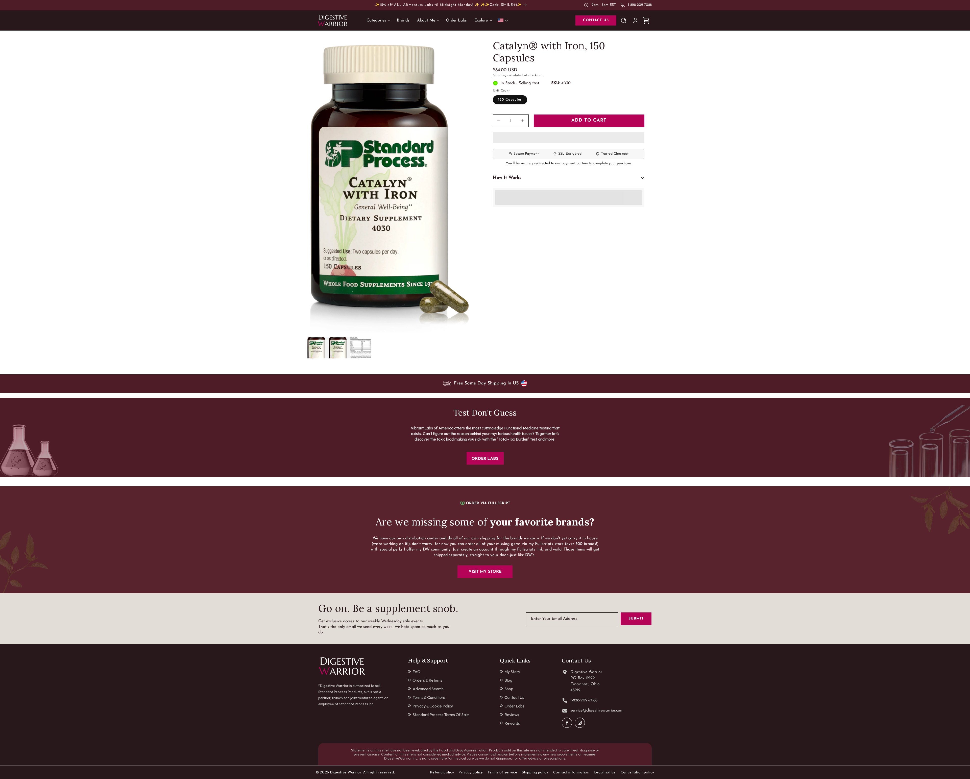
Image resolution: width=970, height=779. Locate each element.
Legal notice (605, 772)
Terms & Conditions (429, 697)
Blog (508, 680)
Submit (636, 619)
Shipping (499, 75)
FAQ (417, 671)
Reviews (511, 714)
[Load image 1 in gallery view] (317, 347)
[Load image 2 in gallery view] (339, 347)
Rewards (512, 723)
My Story (512, 671)
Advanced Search (428, 688)
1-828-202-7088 (640, 5)
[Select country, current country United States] (504, 20)
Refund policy (442, 772)
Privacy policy (471, 772)
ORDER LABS (485, 458)
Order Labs (514, 705)
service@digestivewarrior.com (596, 710)
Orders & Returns (427, 680)
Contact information (571, 772)
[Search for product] (624, 20)
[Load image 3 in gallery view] (360, 347)
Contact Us (514, 697)
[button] (568, 138)
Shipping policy (535, 772)
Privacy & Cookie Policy (433, 705)
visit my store (485, 572)
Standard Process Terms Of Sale (441, 714)
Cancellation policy (637, 772)
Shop (508, 688)
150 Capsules (510, 100)
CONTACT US (596, 20)
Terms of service (502, 772)
